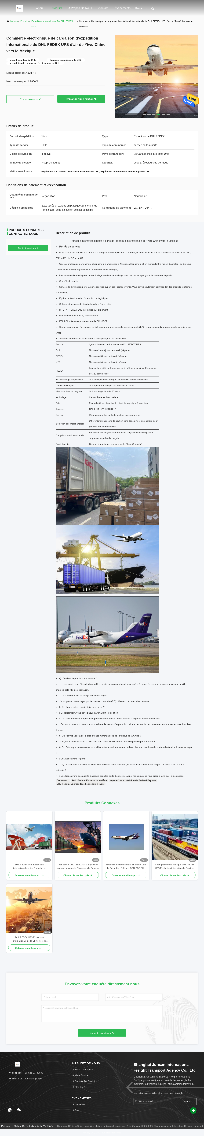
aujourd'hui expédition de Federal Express (133, 780)
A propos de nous (80, 8)
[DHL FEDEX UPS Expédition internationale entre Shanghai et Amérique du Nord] (29, 837)
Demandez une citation (80, 99)
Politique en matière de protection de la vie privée (27, 1126)
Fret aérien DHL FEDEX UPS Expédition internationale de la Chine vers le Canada (78, 866)
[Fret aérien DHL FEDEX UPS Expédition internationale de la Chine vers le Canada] (78, 837)
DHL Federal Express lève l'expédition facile (81, 784)
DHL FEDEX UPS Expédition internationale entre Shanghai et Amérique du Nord (29, 866)
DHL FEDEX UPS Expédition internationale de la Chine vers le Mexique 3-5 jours (29, 939)
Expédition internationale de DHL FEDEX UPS (52, 24)
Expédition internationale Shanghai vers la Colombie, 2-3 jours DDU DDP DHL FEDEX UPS (126, 866)
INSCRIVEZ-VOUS (189, 1101)
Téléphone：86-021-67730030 (27, 1072)
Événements (123, 8)
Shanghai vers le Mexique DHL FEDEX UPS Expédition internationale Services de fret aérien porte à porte (174, 866)
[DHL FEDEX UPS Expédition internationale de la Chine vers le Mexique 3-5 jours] (29, 910)
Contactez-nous (29, 99)
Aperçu (40, 8)
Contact (103, 8)
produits (24, 21)
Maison (14, 21)
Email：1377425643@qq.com (26, 1078)
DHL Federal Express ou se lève (89, 780)
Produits (56, 8)
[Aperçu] (19, 8)
